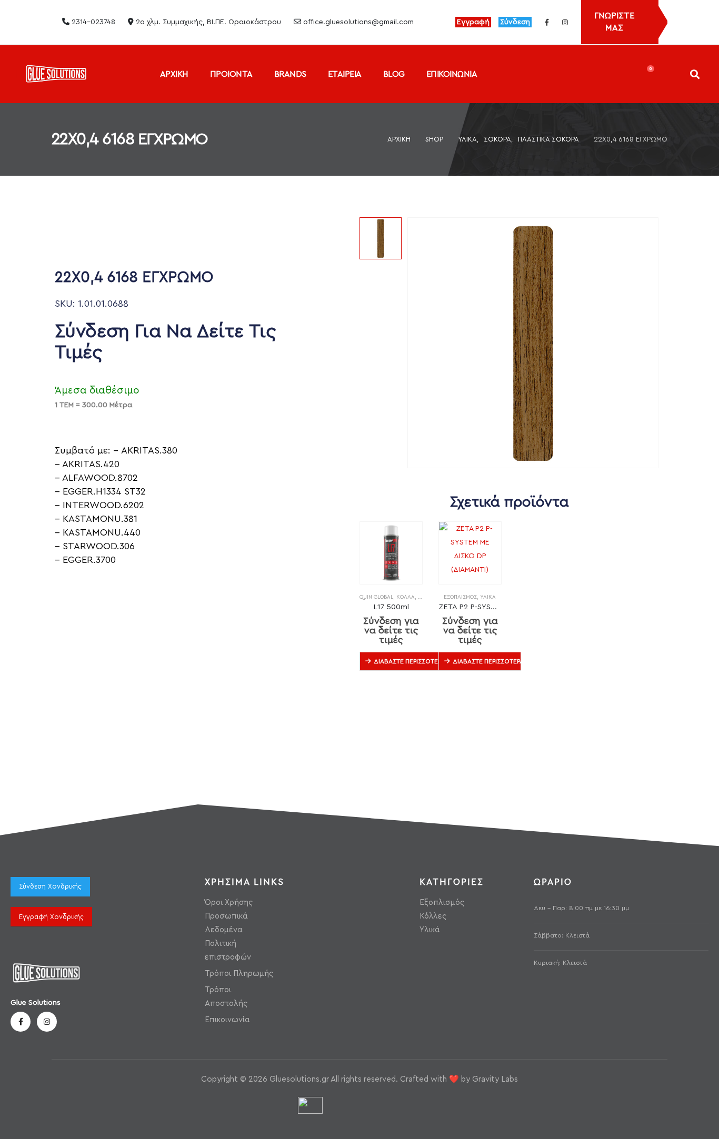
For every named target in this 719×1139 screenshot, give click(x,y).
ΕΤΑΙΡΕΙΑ (345, 74)
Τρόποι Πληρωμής (239, 973)
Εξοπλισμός (460, 597)
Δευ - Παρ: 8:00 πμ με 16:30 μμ (581, 908)
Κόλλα (405, 597)
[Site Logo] (56, 74)
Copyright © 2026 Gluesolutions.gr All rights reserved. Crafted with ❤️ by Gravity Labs (359, 1079)
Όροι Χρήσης (229, 902)
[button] (694, 74)
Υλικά (488, 597)
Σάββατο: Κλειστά (562, 935)
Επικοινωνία (227, 1020)
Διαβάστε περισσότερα (408, 661)
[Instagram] (564, 22)
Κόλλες (433, 916)
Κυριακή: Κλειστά (560, 963)
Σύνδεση (515, 22)
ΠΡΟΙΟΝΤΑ (231, 74)
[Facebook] (547, 22)
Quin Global (376, 597)
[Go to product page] (391, 553)
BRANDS (290, 74)
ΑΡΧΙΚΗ (174, 74)
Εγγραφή (473, 22)
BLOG (394, 74)
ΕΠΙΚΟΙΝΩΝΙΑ (451, 74)
